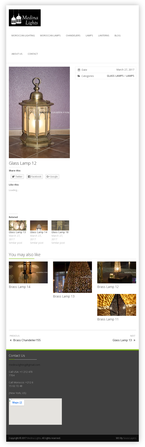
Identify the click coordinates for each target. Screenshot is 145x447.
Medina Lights (34, 438)
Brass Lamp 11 (108, 319)
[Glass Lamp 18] (60, 225)
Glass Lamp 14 (38, 232)
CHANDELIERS (73, 35)
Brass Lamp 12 (108, 287)
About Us (16, 53)
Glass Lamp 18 (59, 232)
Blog (118, 35)
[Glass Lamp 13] (18, 225)
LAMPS (89, 35)
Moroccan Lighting (23, 35)
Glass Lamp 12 (23, 163)
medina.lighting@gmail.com (24, 364)
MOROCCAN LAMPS (50, 35)
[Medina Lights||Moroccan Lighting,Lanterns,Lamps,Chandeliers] (25, 17)
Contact (33, 53)
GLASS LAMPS (115, 75)
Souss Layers (129, 438)
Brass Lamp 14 (19, 287)
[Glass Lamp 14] (39, 225)
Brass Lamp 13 (63, 296)
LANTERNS (103, 35)
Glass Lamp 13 (17, 232)
